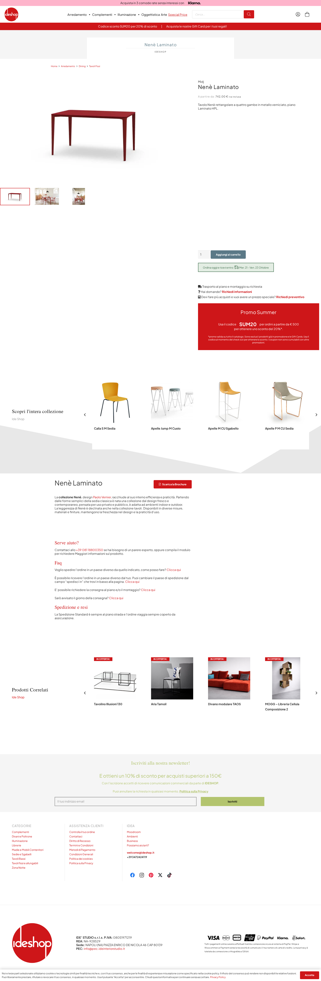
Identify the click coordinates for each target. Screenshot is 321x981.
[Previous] (85, 415)
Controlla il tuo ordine (82, 832)
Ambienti (132, 836)
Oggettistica (150, 15)
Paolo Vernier (102, 497)
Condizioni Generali (81, 854)
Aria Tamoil (158, 704)
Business (132, 840)
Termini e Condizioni (81, 845)
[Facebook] (133, 875)
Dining (82, 66)
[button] (229, 721)
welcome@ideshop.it (140, 852)
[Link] (299, 14)
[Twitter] (160, 875)
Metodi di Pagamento (82, 849)
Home (54, 66)
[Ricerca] (249, 14)
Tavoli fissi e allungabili (25, 863)
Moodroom (134, 832)
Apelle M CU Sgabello (223, 428)
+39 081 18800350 (89, 550)
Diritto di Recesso (79, 840)
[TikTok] (169, 875)
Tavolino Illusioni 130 (108, 704)
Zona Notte (18, 867)
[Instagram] (142, 875)
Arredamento (77, 15)
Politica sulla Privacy (81, 863)
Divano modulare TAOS (224, 704)
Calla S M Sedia (104, 428)
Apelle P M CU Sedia (279, 428)
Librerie (16, 845)
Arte (164, 15)
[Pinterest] (151, 875)
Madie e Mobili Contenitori (27, 849)
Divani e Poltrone (22, 836)
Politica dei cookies (81, 858)
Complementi (102, 15)
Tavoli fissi (94, 66)
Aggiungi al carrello (228, 254)
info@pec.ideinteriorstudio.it (104, 949)
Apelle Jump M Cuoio (166, 428)
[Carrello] (307, 14)
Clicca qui (174, 570)
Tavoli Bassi (18, 858)
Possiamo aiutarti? (138, 845)
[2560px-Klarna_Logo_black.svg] (194, 3)
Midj (201, 82)
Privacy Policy (218, 977)
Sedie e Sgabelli (21, 854)
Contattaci (75, 836)
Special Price (177, 15)
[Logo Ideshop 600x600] (11, 14)
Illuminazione (127, 15)
